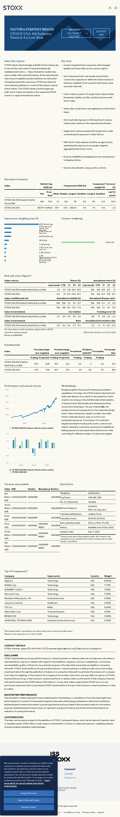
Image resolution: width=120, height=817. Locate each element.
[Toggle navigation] (115, 8)
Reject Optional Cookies (28, 800)
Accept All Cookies (29, 793)
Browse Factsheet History (74, 33)
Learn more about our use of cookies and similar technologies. (27, 783)
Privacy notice (88, 812)
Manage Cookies (29, 807)
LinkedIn (68, 773)
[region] (29, 786)
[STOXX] (13, 7)
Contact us (69, 777)
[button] (110, 8)
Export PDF (101, 33)
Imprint (100, 812)
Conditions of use (72, 812)
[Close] (54, 760)
